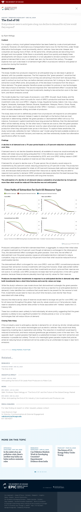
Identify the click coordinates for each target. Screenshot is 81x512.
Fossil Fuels (26, 349)
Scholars (28, 495)
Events (11, 497)
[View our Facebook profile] (73, 502)
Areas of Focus (19, 495)
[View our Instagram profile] (69, 502)
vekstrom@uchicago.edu (11, 416)
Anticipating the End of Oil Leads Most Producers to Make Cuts (26, 381)
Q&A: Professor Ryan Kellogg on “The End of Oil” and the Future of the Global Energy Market (38, 392)
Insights (41, 495)
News (6, 497)
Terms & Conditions (40, 501)
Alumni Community (21, 497)
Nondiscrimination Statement (23, 501)
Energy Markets (17, 349)
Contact (39, 499)
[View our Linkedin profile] (65, 502)
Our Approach (8, 495)
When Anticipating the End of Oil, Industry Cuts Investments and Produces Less (32, 398)
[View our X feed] (61, 502)
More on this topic (13, 439)
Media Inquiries (31, 499)
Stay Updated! (8, 501)
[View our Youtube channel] (77, 502)
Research (35, 495)
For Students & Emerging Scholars (14, 499)
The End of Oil (7, 369)
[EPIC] (9, 8)
